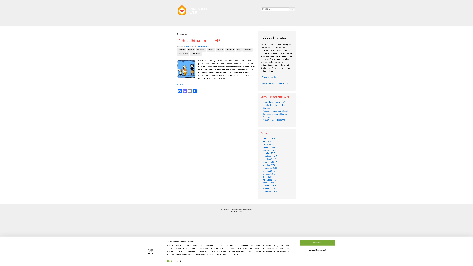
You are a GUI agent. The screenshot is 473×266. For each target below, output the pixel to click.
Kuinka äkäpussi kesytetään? (275, 111)
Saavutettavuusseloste (244, 209)
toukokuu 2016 (269, 186)
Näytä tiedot (172, 261)
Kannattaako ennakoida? (274, 102)
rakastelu (211, 49)
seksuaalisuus (183, 54)
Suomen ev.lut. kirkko (229, 209)
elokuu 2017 (268, 141)
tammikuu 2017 (270, 162)
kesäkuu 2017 (269, 147)
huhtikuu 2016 (269, 189)
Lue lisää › (181, 84)
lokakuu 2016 (269, 171)
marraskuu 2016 (270, 168)
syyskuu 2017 (269, 138)
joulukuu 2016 (269, 165)
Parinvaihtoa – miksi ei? (198, 40)
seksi (238, 49)
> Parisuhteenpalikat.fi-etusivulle (274, 83)
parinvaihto (201, 49)
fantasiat (182, 49)
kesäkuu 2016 (269, 183)
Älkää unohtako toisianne (274, 120)
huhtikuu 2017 (269, 153)
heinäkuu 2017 (269, 144)
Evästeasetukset (236, 212)
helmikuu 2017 (269, 159)
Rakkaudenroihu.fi (274, 38)
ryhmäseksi (230, 49)
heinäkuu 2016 (269, 180)
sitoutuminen (195, 54)
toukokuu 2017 (269, 150)
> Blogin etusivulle (268, 77)
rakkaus (220, 49)
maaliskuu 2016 (270, 192)
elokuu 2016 (268, 177)
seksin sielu (247, 49)
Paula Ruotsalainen (203, 46)
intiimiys (191, 49)
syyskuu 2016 (269, 174)
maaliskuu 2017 (270, 156)
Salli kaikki (317, 243)
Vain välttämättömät (317, 250)
